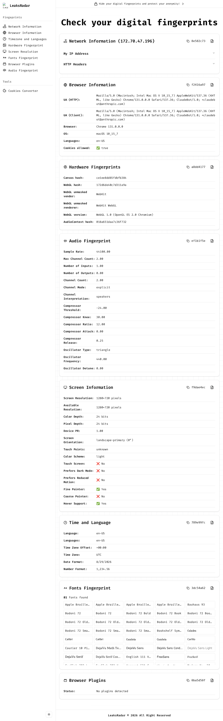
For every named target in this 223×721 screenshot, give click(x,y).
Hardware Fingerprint (25, 45)
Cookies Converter (23, 91)
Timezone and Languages (27, 39)
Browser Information (24, 33)
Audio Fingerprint (23, 70)
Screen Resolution (23, 51)
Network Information (24, 26)
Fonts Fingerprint (23, 58)
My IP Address (76, 54)
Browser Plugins (21, 64)
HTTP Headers (75, 64)
